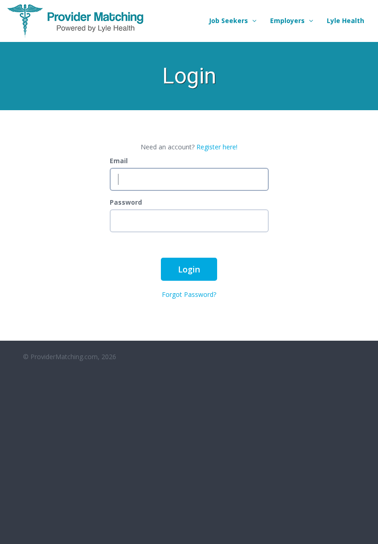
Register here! (216, 146)
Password (126, 202)
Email (119, 160)
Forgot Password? (189, 294)
